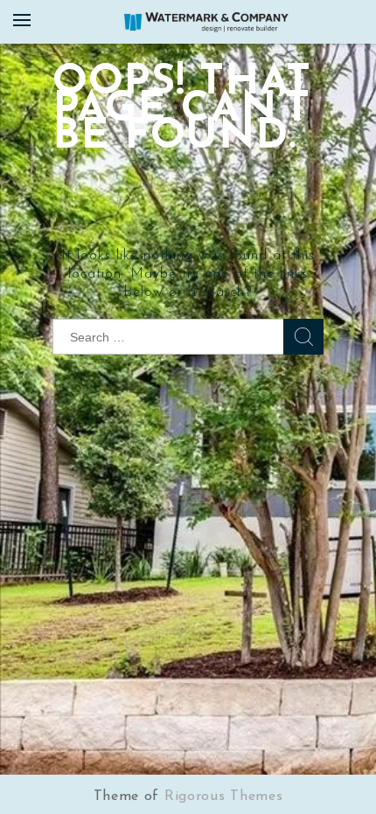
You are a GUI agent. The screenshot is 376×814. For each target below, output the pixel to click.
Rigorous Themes (223, 797)
